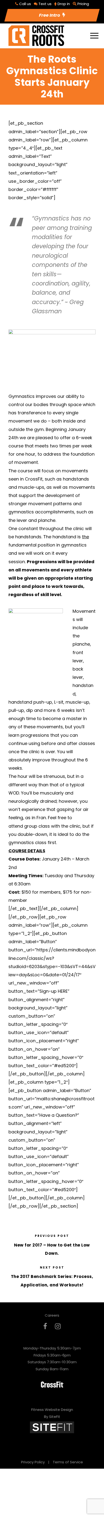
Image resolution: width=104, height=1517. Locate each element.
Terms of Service (68, 1462)
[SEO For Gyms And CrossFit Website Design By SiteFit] (52, 1427)
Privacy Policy (33, 1462)
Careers (52, 1315)
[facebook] (45, 1326)
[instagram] (58, 1326)
